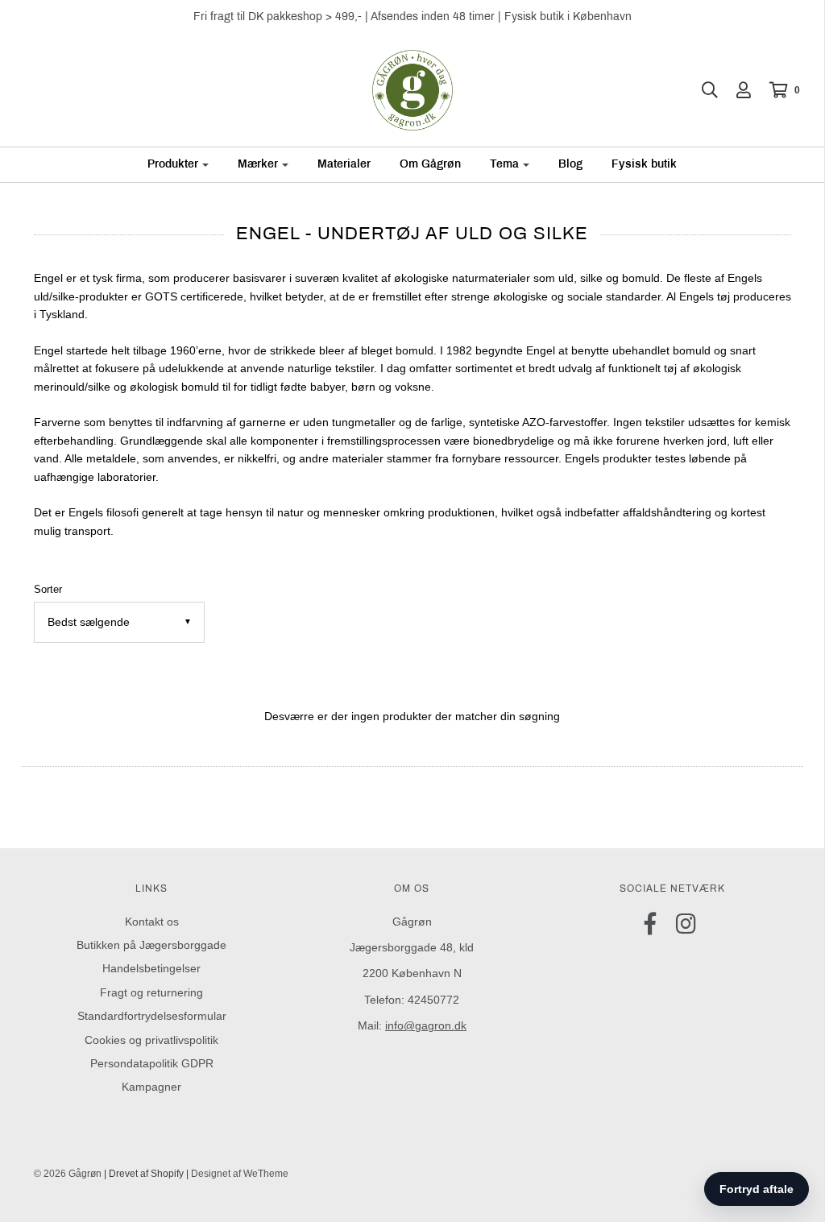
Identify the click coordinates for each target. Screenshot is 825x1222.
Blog (570, 164)
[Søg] (702, 90)
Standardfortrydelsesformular (151, 1015)
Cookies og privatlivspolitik (151, 1040)
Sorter (48, 589)
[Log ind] (735, 90)
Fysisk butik (644, 164)
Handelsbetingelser (151, 968)
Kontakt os (152, 921)
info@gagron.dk (425, 1025)
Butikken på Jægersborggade (151, 944)
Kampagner (151, 1086)
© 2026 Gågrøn (68, 1173)
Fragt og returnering (151, 992)
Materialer (344, 164)
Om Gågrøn (430, 164)
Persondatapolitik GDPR (152, 1063)
